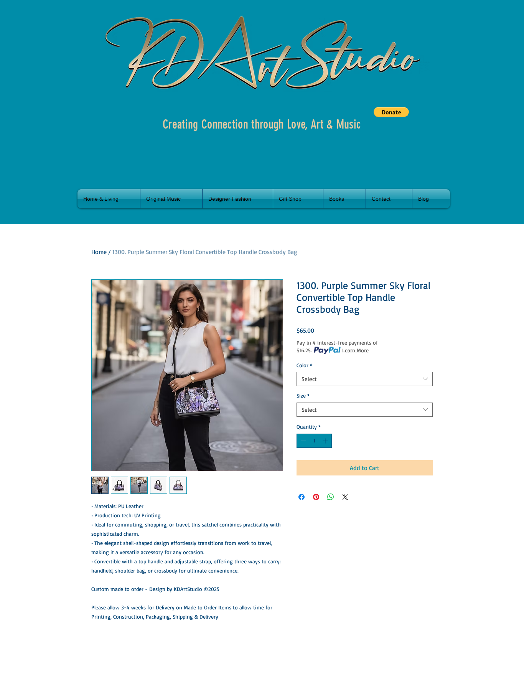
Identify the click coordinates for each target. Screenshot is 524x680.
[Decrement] (302, 440)
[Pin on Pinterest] (316, 497)
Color (304, 365)
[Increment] (326, 440)
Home (99, 252)
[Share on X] (345, 497)
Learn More (355, 350)
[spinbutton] (314, 440)
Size (303, 395)
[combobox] (365, 379)
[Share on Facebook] (301, 497)
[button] (391, 112)
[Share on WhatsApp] (330, 497)
